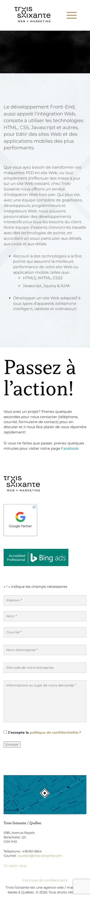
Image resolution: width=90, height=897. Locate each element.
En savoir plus (15, 865)
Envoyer (12, 744)
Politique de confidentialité (45, 880)
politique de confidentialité (54, 732)
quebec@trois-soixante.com (40, 855)
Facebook (69, 448)
